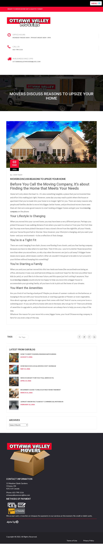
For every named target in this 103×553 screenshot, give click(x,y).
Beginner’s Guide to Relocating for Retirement (40, 390)
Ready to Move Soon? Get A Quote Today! (25, 9)
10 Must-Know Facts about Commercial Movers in (41, 402)
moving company (22, 280)
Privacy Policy (88, 540)
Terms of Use (72, 540)
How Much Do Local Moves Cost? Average (38, 366)
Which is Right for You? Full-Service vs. (37, 378)
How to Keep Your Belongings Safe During (38, 354)
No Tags (22, 337)
